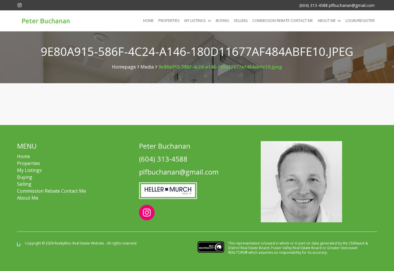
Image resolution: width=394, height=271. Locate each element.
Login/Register (360, 20)
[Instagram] (19, 5)
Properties (169, 20)
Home (148, 20)
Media (147, 67)
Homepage (124, 67)
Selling (241, 20)
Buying (222, 20)
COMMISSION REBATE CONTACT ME (282, 20)
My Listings (195, 20)
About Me (327, 20)
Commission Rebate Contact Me (51, 191)
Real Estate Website (88, 243)
